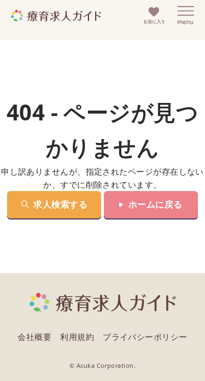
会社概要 (34, 336)
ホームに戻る (155, 204)
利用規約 (77, 336)
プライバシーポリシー (145, 336)
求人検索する (60, 204)
